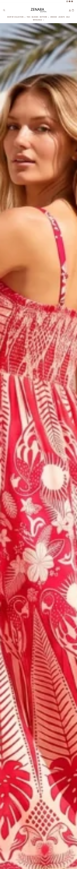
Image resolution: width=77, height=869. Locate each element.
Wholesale (38, 20)
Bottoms (44, 17)
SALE (68, 17)
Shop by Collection (15, 17)
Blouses (35, 17)
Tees (28, 17)
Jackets (61, 17)
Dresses (53, 17)
